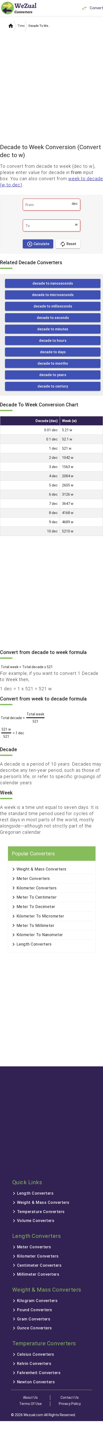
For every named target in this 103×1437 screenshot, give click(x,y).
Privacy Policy (70, 1404)
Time (21, 26)
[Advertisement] (51, 86)
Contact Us (69, 1397)
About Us (30, 1397)
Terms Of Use (30, 1404)
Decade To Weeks (39, 26)
